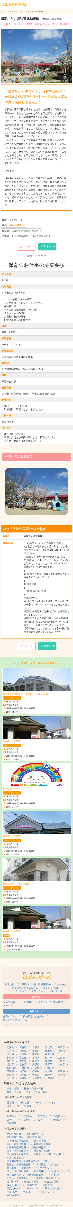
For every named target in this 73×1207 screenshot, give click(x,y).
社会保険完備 (14, 1174)
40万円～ (43, 1116)
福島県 (23, 1050)
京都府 (23, 1064)
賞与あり (11, 1167)
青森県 (23, 1047)
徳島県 (35, 1071)
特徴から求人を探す (15, 1128)
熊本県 (61, 1074)
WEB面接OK (13, 1195)
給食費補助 (40, 1171)
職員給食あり (14, 1188)
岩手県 (35, 1047)
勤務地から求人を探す (17, 1042)
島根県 (38, 1067)
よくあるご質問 (51, 987)
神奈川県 (49, 1054)
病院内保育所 (38, 1147)
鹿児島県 (37, 1078)
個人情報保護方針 (42, 984)
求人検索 (13, 11)
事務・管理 (13, 1088)
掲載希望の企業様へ (33, 1016)
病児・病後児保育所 (17, 1150)
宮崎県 (23, 1078)
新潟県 (10, 1057)
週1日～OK (13, 1181)
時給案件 (58, 1119)
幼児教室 (41, 1164)
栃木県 (48, 1050)
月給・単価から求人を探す (19, 1111)
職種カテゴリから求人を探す (20, 1083)
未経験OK (32, 1185)
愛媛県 (61, 1071)
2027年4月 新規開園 (18, 1140)
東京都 (35, 1054)
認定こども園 (54, 1154)
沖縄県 (50, 1078)
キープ (28, 246)
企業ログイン (10, 1016)
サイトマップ (19, 991)
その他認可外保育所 (17, 1154)
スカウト (8, 1005)
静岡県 (35, 1061)
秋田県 (61, 1047)
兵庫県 (48, 1064)
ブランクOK (44, 1191)
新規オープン (58, 1171)
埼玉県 (10, 1054)
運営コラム (37, 991)
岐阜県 (23, 1061)
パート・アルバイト (45, 1102)
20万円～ (12, 1116)
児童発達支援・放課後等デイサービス (27, 1161)
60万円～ (12, 1119)
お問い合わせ (55, 991)
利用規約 (24, 984)
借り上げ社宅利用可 (17, 1171)
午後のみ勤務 (51, 1181)
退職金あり (28, 1167)
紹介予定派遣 (24, 1105)
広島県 (10, 1071)
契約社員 (24, 1102)
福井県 (48, 1057)
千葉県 (23, 1054)
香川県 (48, 1071)
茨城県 (35, 1050)
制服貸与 (27, 1191)
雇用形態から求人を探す (18, 1097)
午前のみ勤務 (31, 1181)
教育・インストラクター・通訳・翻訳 (27, 1091)
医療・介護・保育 (33, 1088)
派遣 (9, 1105)
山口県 (23, 1071)
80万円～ (43, 1119)
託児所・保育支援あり (19, 1178)
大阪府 (35, 1064)
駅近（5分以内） (54, 1188)
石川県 (35, 1057)
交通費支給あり (35, 1174)
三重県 (61, 1061)
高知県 (10, 1074)
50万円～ (58, 1116)
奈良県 (61, 1064)
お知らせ (62, 984)
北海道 (10, 1047)
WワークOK (33, 1188)
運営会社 (9, 984)
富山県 (23, 1057)
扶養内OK (12, 1191)
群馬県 (61, 1050)
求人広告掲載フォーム (15, 1019)
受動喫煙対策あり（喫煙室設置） (24, 1137)
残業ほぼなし (14, 1185)
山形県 (10, 1050)
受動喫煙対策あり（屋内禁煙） (23, 1133)
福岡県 (23, 1074)
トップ (3, 11)
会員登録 (28, 1002)
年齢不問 (47, 1185)
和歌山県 (11, 1067)
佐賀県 (35, 1074)
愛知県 (48, 1061)
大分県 (10, 1078)
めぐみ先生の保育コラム (25, 987)
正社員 (10, 1102)
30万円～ (27, 1116)
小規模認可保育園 (40, 1144)
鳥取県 (25, 1067)
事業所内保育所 (42, 1150)
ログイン (43, 1002)
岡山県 (50, 1067)
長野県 (10, 1061)
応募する (46, 246)
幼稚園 (37, 1154)
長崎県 (48, 1074)
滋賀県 (10, 1064)
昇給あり (56, 1164)
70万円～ (27, 1119)
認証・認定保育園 (16, 1144)
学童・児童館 (14, 1157)
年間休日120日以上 (46, 1178)
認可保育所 (40, 1140)
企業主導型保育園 (16, 1147)
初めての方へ (10, 1002)
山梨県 (61, 1057)
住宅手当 (44, 1167)
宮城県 (48, 1047)
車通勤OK (54, 1174)
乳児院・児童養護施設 (19, 1164)
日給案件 (11, 1123)
